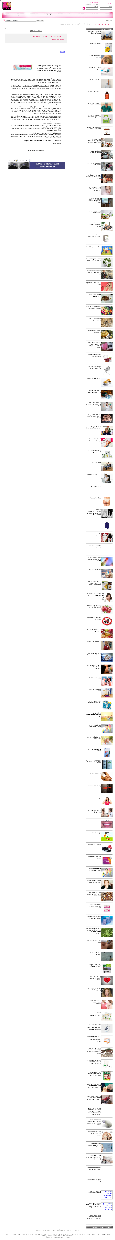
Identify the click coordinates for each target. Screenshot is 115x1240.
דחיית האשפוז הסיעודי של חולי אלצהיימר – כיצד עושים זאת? (94, 810)
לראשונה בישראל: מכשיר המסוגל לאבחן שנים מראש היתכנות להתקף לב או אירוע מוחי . (93, 1098)
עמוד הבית (108, 14)
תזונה (23, 1234)
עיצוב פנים (8, 1234)
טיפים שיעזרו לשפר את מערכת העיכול (94, 211)
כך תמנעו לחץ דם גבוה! (94, 845)
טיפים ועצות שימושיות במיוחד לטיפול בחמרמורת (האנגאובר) (93, 1157)
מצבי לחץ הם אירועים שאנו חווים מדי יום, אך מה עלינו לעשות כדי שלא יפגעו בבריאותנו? (93, 1205)
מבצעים (60, 14)
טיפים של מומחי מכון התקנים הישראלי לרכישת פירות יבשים (94, 894)
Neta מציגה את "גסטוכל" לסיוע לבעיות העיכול (94, 128)
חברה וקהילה (81, 16)
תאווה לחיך (19, 16)
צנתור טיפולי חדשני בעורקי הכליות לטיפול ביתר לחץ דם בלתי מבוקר (94, 1216)
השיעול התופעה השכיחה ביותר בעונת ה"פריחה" (94, 881)
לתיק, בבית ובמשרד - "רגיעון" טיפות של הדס (94, 965)
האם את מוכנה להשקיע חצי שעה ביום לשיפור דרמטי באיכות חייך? (94, 1061)
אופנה (69, 14)
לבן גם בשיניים (97, 821)
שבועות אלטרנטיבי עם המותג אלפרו (94, 331)
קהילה (27, 1234)
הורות (83, 1234)
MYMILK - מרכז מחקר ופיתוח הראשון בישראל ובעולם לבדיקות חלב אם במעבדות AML (94, 512)
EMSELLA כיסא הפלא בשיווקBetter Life (94, 32)
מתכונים (44, 1235)
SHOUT (94, 1234)
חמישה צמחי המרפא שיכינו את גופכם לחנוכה (94, 391)
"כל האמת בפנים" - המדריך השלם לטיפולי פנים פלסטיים (94, 1145)
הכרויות (69, 1234)
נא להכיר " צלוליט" (96, 498)
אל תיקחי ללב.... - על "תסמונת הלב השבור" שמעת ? (95, 978)
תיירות (7, 16)
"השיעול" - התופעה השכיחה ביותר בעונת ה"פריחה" (95, 1002)
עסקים (55, 1235)
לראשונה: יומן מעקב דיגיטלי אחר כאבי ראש (94, 1192)
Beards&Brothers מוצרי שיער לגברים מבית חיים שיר (94, 272)
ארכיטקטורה (69, 1235)
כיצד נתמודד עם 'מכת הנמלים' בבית (95, 319)
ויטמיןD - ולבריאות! (95, 43)
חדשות (69, 16)
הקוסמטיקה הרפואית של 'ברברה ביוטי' (94, 164)
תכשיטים (43, 1234)
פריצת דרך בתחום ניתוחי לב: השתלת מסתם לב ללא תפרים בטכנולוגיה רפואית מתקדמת (94, 1086)
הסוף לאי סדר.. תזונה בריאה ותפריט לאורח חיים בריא (93, 404)
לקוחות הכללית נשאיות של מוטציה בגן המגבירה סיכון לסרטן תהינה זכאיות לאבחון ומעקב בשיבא (94, 1027)
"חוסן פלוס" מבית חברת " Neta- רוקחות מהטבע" (94, 116)
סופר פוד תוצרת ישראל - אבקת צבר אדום (94, 355)
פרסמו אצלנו (46, 1230)
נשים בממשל (61, 1235)
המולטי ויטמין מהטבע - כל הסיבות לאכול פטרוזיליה (93, 259)
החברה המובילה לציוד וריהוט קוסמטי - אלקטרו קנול (94, 440)
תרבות (31, 1234)
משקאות (68, 1237)
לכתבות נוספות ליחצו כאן (101, 1227)
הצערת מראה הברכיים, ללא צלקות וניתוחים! (94, 367)
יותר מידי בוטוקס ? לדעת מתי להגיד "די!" (94, 989)
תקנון (53, 1230)
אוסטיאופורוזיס (96, 462)
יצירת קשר (109, 20)
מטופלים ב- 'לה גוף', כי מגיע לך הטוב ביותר (94, 152)
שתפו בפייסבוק (36, 31)
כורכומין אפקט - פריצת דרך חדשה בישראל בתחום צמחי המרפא (94, 583)
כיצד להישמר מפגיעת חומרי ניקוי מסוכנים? (95, 726)
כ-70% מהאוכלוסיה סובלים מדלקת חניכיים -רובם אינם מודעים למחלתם (94, 1074)
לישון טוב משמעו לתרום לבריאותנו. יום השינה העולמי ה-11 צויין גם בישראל (94, 345)
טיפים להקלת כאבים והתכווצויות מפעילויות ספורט (95, 224)
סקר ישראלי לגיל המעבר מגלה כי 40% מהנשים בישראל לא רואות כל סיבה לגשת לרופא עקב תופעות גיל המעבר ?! (94, 1111)
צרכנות (7, 14)
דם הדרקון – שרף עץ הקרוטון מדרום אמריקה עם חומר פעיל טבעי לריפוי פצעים (93, 1051)
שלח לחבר (12, 160)
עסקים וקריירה (48, 14)
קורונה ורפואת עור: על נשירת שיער (95, 56)
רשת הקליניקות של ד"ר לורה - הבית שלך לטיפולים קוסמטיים (93, 176)
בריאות (100, 24)
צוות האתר (76, 1230)
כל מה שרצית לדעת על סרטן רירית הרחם (94, 104)
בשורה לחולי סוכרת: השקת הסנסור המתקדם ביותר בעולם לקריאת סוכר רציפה (93, 1122)
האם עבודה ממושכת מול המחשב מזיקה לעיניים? (94, 594)
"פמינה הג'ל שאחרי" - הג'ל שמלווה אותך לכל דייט (94, 906)
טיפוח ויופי (59, 1234)
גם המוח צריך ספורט (95, 569)
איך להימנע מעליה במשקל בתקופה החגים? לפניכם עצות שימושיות (94, 140)
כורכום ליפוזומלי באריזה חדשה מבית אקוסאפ (94, 92)
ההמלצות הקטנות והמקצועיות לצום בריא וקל (93, 427)
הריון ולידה (52, 1237)
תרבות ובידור (20, 14)
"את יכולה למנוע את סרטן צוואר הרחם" (93, 738)
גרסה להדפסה (24, 160)
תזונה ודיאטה (34, 16)
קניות (64, 1234)
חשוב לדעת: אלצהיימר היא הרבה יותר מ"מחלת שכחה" (94, 1133)
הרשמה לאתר (94, 3)
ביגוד (49, 1234)
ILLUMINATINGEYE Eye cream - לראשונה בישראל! (94, 200)
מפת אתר (38, 1230)
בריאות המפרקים (96, 486)
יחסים (62, 1237)
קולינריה (50, 1235)
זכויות (99, 1234)
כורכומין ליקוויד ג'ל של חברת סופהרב (95, 295)
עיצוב (60, 16)
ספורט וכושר (48, 16)
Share (62, 52)
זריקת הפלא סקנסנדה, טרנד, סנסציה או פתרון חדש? (94, 559)
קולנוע (46, 1237)
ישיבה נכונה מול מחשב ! (94, 474)
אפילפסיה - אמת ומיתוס (94, 522)
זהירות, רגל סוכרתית (95, 773)
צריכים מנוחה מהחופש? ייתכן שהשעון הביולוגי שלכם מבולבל (94, 1169)
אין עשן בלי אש (96, 833)
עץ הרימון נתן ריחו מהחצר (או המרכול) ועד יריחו (93, 606)
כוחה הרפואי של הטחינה (94, 378)
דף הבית (108, 24)
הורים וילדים (34, 14)
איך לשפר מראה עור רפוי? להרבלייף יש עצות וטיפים (93, 307)
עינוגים (58, 1237)
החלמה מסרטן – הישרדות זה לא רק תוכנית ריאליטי (93, 714)
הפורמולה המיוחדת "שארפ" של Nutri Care (94, 235)
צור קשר (69, 1230)
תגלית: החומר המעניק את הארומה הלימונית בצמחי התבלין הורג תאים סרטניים (93, 931)
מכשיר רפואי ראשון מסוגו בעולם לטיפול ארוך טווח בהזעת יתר (94, 667)
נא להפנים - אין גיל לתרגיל (93, 247)
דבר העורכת (94, 14)
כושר (19, 1234)
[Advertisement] (51, 5)
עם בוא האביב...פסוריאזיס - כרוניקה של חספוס (95, 1014)
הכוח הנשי (81, 14)
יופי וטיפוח (94, 16)
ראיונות (14, 1234)
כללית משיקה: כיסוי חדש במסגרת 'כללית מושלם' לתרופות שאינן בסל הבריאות (94, 1039)
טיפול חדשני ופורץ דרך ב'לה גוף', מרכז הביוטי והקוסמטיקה (94, 188)
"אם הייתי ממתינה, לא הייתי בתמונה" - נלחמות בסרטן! (94, 416)
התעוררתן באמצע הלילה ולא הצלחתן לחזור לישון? (94, 654)
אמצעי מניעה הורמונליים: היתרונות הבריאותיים (94, 917)
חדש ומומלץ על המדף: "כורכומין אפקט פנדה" (94, 451)
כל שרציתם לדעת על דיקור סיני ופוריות (95, 80)
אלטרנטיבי (108, 16)
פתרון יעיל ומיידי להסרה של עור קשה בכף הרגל (94, 702)
